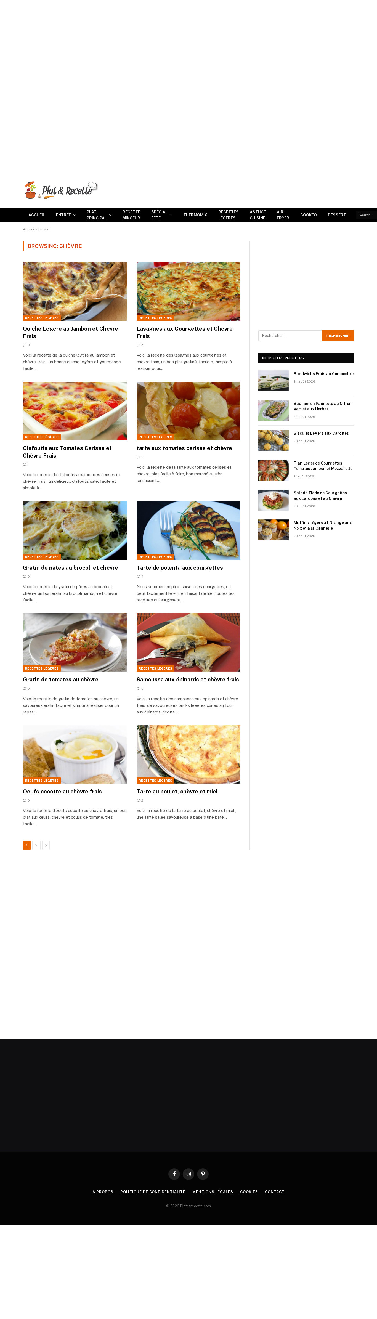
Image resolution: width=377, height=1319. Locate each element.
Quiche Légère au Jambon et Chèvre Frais (70, 332)
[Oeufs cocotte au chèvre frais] (75, 754)
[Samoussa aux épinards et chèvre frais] (188, 642)
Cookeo (308, 215)
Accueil (36, 215)
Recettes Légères (228, 215)
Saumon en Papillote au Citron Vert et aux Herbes (323, 406)
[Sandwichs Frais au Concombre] (273, 380)
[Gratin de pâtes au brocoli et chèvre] (75, 530)
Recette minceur (131, 215)
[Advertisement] (165, 38)
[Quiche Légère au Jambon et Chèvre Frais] (75, 291)
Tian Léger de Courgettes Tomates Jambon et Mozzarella (323, 466)
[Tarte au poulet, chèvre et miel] (188, 754)
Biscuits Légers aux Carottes (321, 433)
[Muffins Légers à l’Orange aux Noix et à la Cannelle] (273, 529)
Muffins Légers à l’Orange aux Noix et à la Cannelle (323, 525)
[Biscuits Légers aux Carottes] (273, 440)
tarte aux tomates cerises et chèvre (184, 448)
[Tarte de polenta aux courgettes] (188, 530)
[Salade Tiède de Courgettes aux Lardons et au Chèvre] (273, 500)
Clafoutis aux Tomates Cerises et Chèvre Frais (67, 452)
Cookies (249, 1192)
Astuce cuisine (258, 215)
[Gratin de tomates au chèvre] (75, 642)
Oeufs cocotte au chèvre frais (62, 791)
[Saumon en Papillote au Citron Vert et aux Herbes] (273, 410)
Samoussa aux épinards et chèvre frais (188, 679)
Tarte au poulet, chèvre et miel (177, 791)
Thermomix (195, 215)
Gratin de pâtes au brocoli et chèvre (70, 567)
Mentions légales (212, 1192)
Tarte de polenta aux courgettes (180, 567)
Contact (274, 1192)
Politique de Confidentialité (152, 1192)
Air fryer (283, 215)
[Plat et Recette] (60, 190)
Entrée (63, 215)
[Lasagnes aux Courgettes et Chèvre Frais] (188, 291)
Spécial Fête (159, 215)
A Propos (102, 1192)
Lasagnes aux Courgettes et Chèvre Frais (185, 332)
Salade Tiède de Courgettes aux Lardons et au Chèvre (320, 496)
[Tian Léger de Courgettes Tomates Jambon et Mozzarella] (273, 470)
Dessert (337, 215)
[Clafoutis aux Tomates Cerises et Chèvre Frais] (75, 411)
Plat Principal (97, 215)
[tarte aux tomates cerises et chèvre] (188, 411)
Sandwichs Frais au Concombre (324, 373)
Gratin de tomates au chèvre (61, 679)
